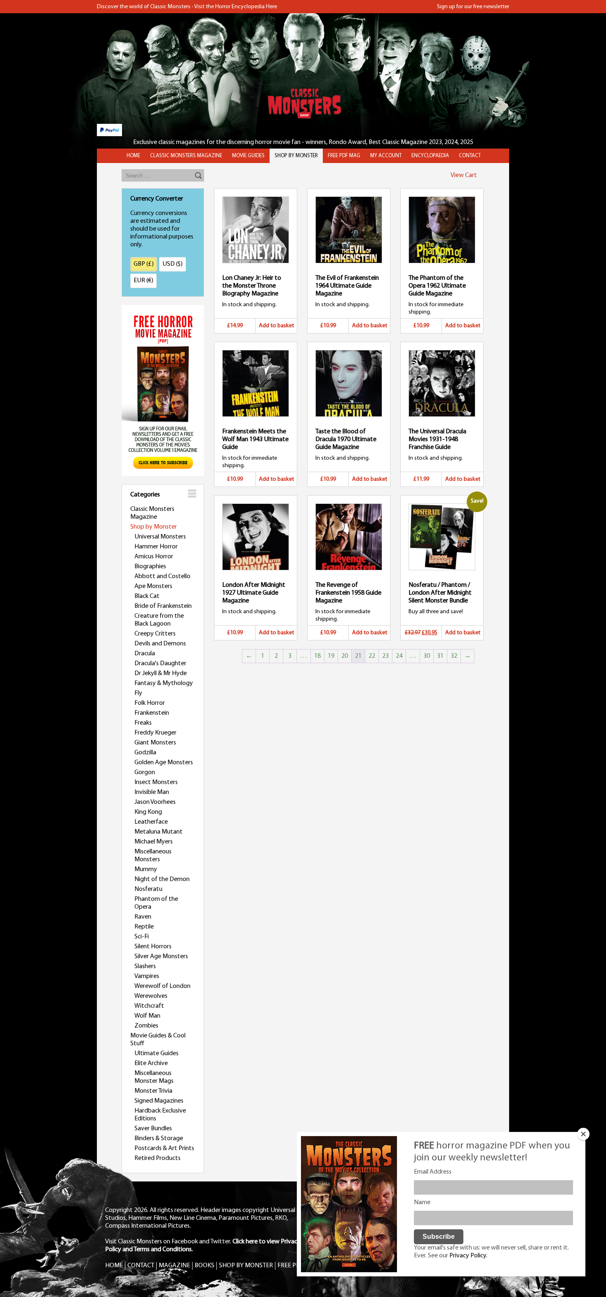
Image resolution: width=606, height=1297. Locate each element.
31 (440, 656)
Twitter (220, 1241)
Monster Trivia (153, 1091)
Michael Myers (153, 842)
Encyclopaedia (430, 155)
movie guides (248, 155)
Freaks (143, 723)
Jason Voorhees (155, 802)
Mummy (145, 869)
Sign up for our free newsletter (473, 7)
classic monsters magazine (186, 155)
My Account (386, 155)
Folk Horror (149, 703)
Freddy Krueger (155, 733)
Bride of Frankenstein (163, 606)
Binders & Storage (158, 1138)
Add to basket (276, 326)
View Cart (464, 175)
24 (399, 656)
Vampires (146, 976)
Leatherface (151, 822)
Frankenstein (151, 713)
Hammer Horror (156, 546)
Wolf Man (147, 1016)
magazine (174, 1265)
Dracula (144, 653)
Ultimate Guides (156, 1053)
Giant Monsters (155, 742)
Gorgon (144, 772)
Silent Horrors (152, 946)
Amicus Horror (153, 556)
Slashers (145, 966)
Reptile (144, 927)
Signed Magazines (158, 1101)
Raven (142, 917)
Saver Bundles (153, 1128)
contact (140, 1265)
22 (372, 656)
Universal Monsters (160, 537)
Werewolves (150, 996)
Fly (138, 693)
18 (317, 656)
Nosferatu (148, 889)
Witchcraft (149, 1006)
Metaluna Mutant (158, 832)
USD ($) (172, 264)
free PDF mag (344, 155)
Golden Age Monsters (163, 762)
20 (344, 656)
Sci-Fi (141, 936)
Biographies (150, 566)
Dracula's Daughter (160, 663)
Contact (470, 155)
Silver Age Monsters (161, 956)
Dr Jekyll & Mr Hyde (160, 673)
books (204, 1265)
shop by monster (296, 155)
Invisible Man (151, 792)
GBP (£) (144, 264)
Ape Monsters (153, 586)
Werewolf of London (162, 986)
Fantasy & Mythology (163, 683)
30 (426, 656)
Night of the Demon (162, 879)
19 (331, 656)
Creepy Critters (155, 634)
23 (385, 656)
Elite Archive (151, 1063)
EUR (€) (143, 280)
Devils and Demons (160, 643)
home (133, 155)
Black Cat (147, 596)
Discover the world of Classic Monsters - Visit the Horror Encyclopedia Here (187, 7)
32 (454, 656)
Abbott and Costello (162, 576)
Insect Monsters (156, 782)
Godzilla (145, 752)
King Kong (148, 812)
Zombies (146, 1026)
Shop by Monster (153, 527)
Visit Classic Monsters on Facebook (151, 1241)
